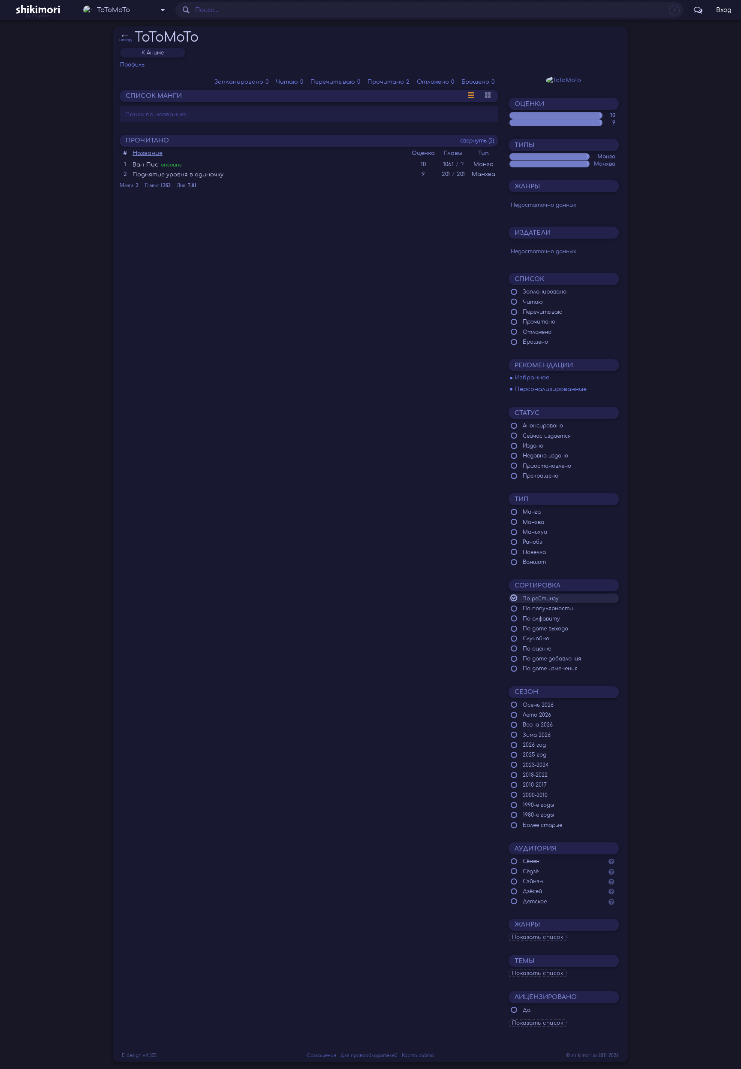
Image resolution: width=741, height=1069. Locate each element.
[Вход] (724, 10)
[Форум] (698, 10)
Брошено (477, 82)
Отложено (435, 82)
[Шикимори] (37, 10)
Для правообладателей (369, 1055)
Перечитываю (335, 82)
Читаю (289, 82)
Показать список (538, 937)
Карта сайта (418, 1055)
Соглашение (321, 1055)
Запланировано (241, 82)
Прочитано (388, 82)
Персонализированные (551, 389)
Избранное (532, 378)
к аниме (153, 53)
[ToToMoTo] (563, 80)
